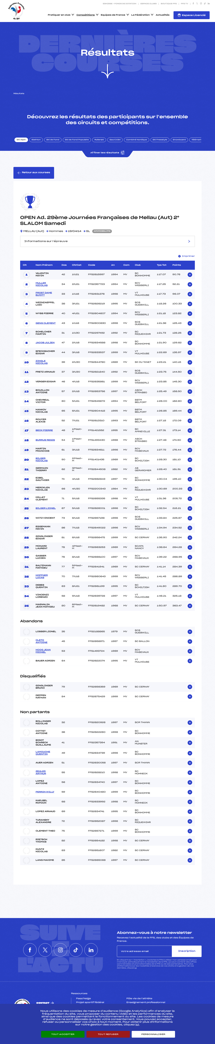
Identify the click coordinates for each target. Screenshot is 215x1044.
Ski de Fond (52, 140)
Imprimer (188, 256)
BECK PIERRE (44, 430)
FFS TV (184, 4)
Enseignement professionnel (145, 1003)
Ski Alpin (21, 140)
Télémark (196, 140)
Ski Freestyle (160, 140)
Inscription (186, 951)
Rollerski (99, 140)
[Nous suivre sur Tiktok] (205, 4)
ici (136, 968)
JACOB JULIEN (45, 343)
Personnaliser (153, 1034)
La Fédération (140, 15)
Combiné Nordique (136, 140)
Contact (42, 1003)
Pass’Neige (83, 999)
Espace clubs (148, 4)
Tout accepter (62, 1034)
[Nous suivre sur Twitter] (197, 4)
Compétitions (85, 15)
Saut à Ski (115, 140)
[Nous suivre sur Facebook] (193, 4)
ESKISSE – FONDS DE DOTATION (119, 4)
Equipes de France (113, 15)
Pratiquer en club (59, 15)
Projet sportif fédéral (90, 1003)
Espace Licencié (194, 15)
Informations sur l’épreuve (46, 241)
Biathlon (36, 140)
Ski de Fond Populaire (77, 140)
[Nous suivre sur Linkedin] (209, 4)
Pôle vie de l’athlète (139, 999)
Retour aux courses (36, 172)
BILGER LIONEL (46, 508)
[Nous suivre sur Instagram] (201, 4)
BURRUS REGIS (45, 440)
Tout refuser (108, 1034)
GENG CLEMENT (46, 323)
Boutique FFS (169, 4)
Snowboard (179, 140)
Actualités (162, 15)
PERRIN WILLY (45, 792)
